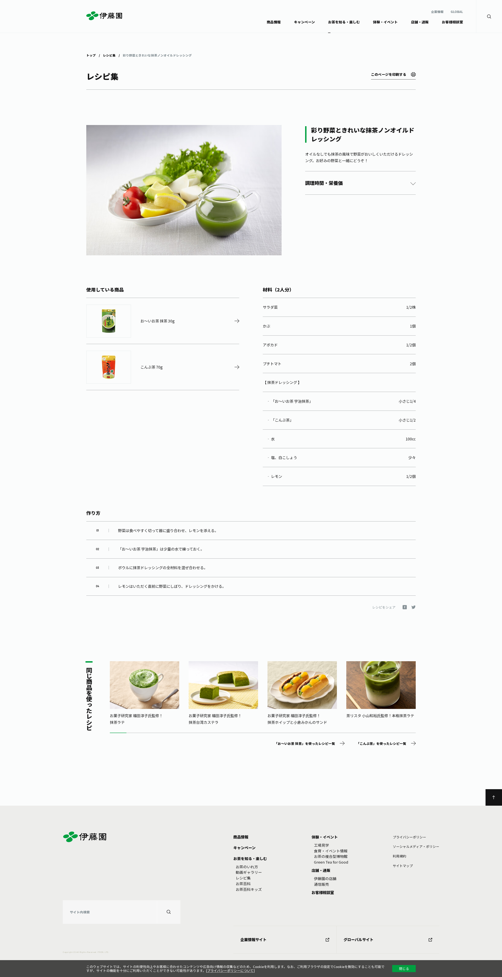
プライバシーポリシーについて (230, 970)
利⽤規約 (399, 856)
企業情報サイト (253, 939)
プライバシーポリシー (409, 837)
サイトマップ (403, 865)
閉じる (404, 968)
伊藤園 (104, 15)
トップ (91, 55)
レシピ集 (109, 55)
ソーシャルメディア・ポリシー (416, 846)
